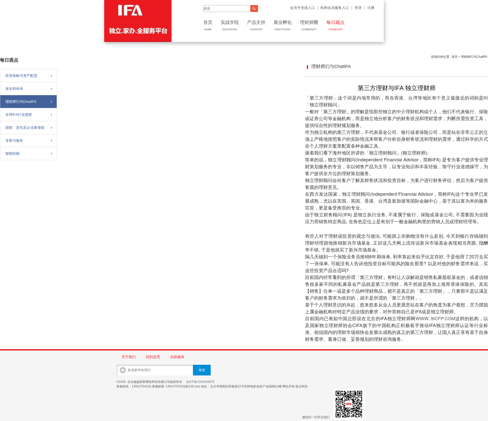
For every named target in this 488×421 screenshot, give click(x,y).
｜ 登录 (356, 8)
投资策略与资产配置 (21, 76)
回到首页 (153, 357)
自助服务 (177, 357)
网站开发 (288, 386)
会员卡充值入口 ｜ (304, 8)
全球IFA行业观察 (18, 115)
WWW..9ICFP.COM (435, 318)
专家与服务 (14, 140)
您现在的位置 (440, 57)
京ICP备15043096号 (200, 382)
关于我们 (128, 357)
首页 (455, 57)
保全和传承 (14, 89)
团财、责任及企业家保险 (24, 127)
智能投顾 (12, 153)
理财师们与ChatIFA (20, 102)
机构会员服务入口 (334, 8)
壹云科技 (301, 386)
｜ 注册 (368, 8)
